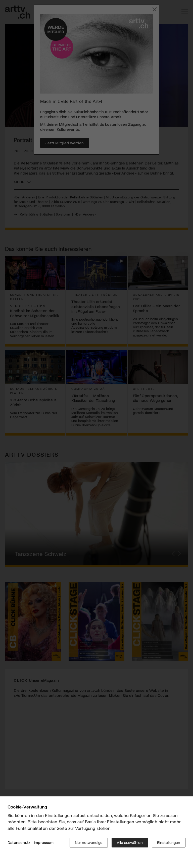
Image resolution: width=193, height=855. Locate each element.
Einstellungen (168, 842)
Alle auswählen (130, 842)
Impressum (44, 842)
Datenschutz (19, 842)
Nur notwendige (89, 842)
